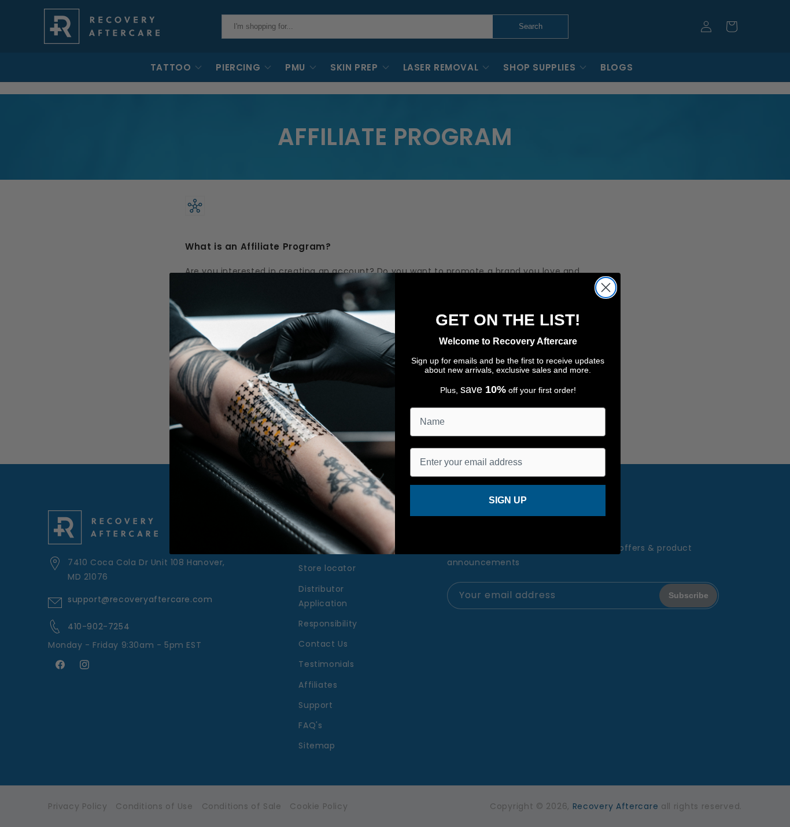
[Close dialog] (606, 287)
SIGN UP (508, 500)
